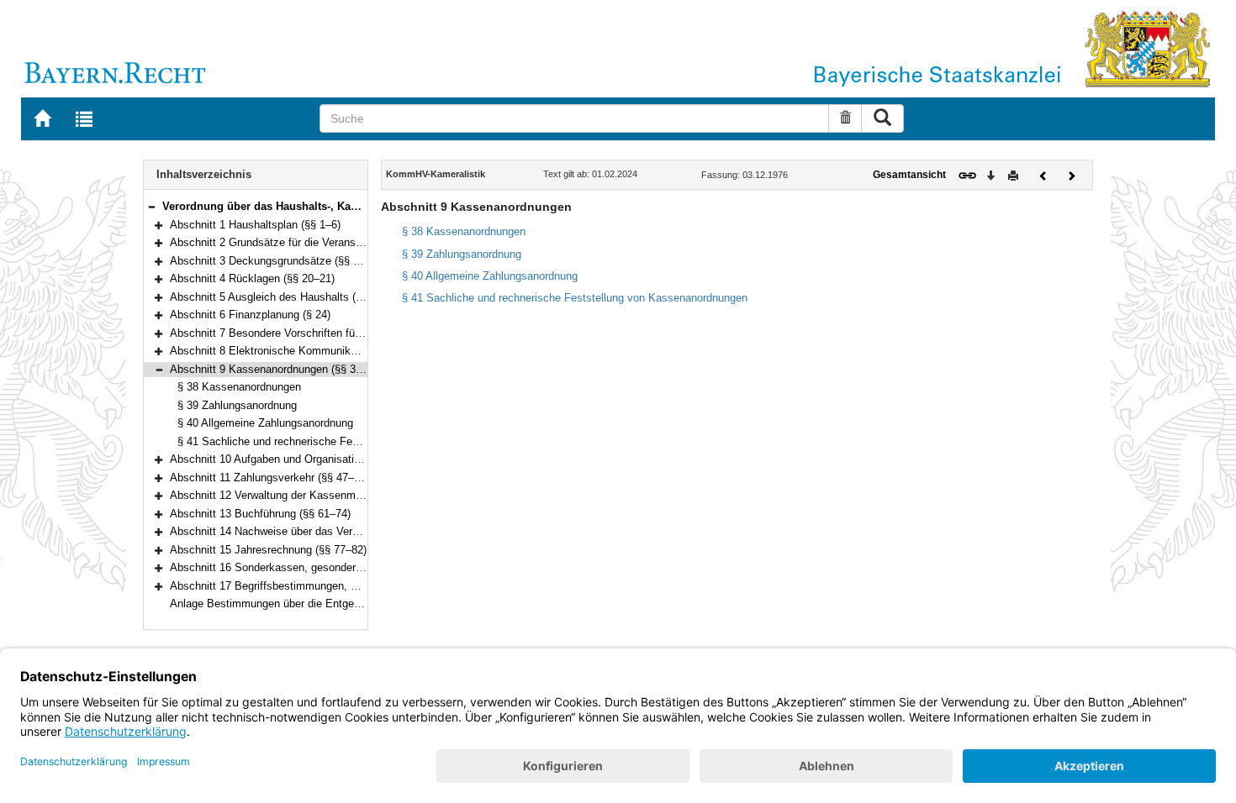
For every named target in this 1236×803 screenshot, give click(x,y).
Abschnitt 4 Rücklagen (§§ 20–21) (252, 278)
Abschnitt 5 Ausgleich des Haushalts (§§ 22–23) (287, 297)
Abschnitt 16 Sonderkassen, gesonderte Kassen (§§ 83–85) (315, 567)
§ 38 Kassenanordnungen (239, 387)
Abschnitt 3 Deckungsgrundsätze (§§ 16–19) (278, 261)
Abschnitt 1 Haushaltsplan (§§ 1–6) (255, 224)
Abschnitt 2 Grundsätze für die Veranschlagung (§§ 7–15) (309, 242)
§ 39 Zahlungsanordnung (237, 405)
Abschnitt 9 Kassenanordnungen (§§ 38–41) (276, 369)
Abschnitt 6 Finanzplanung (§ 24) (250, 314)
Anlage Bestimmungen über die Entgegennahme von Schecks (321, 603)
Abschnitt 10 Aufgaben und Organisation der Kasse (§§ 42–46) (321, 459)
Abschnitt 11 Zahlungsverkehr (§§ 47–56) (269, 477)
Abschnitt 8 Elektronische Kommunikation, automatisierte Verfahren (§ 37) (350, 350)
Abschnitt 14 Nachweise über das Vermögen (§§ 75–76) (305, 531)
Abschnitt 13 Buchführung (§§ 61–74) (260, 513)
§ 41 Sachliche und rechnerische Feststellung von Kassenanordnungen (350, 441)
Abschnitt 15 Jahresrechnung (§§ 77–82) (268, 549)
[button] (151, 206)
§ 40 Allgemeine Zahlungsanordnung (265, 423)
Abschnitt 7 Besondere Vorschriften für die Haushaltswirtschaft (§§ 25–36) (350, 333)
